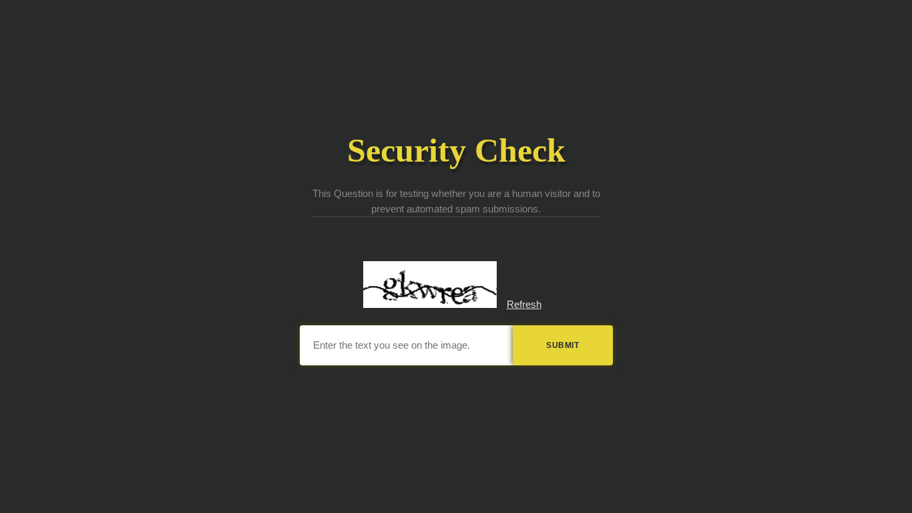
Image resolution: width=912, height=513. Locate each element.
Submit (562, 345)
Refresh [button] (524, 304)
